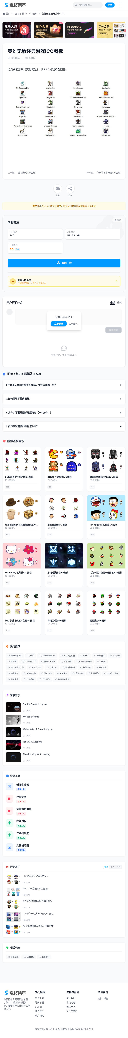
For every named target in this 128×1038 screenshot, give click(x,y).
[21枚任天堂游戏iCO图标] (64, 460)
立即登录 (58, 323)
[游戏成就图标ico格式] (64, 555)
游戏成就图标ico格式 (57, 572)
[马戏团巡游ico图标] (64, 603)
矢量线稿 (87, 667)
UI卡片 (86, 655)
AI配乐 (13, 661)
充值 (17, 249)
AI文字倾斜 (36, 667)
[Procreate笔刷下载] (79, 30)
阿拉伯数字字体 (17, 667)
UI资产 (103, 661)
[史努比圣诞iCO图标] (64, 508)
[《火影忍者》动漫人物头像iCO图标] (13, 879)
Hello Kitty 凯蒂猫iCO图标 (18, 572)
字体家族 (14, 679)
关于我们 (70, 998)
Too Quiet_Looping (32, 741)
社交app (116, 655)
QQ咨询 (91, 206)
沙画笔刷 (30, 679)
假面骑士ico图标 (98, 620)
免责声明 (70, 1006)
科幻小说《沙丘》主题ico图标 (20, 620)
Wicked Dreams (31, 716)
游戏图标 (30, 957)
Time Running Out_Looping (36, 754)
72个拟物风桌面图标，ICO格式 (38, 926)
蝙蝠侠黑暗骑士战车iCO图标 (104, 476)
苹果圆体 (101, 655)
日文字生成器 (69, 655)
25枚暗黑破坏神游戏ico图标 (19, 476)
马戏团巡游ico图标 (56, 620)
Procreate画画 (85, 661)
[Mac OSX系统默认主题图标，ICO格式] (13, 892)
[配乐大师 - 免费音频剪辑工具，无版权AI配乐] (16, 30)
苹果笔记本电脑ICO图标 (108, 172)
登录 (110, 5)
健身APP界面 (49, 661)
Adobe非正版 (16, 655)
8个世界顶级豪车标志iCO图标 (37, 901)
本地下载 (67, 263)
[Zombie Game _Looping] (13, 707)
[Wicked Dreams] (13, 720)
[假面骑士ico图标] (106, 603)
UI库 (32, 655)
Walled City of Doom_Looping (38, 729)
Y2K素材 (63, 673)
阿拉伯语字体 (30, 661)
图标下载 (19, 13)
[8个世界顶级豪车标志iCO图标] (13, 904)
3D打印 (38, 1006)
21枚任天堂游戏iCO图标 (59, 476)
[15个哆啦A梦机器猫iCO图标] (106, 508)
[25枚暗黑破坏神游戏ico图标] (22, 460)
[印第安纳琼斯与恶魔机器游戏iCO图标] (22, 508)
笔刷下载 (39, 1002)
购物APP (53, 667)
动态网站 (39, 1015)
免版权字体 (31, 673)
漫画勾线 (102, 667)
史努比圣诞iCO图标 (57, 524)
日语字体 (67, 661)
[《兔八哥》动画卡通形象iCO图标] (106, 555)
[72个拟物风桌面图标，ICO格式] (13, 929)
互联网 (32, 58)
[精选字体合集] (111, 30)
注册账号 (73, 323)
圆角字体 (79, 673)
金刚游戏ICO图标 (26, 172)
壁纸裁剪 (95, 673)
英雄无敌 (14, 957)
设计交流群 (71, 1011)
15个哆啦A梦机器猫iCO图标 (103, 524)
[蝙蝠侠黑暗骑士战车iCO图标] (106, 460)
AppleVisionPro (48, 655)
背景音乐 (39, 1011)
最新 (112, 302)
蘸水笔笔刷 (70, 667)
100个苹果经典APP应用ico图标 (38, 913)
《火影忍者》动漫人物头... (36, 876)
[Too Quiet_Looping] (13, 745)
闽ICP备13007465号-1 (81, 1029)
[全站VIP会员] (48, 30)
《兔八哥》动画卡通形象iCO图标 (106, 572)
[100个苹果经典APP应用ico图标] (13, 917)
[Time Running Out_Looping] (13, 757)
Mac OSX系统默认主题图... (36, 888)
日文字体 (46, 679)
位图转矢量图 (63, 679)
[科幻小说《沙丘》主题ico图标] (22, 603)
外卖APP (48, 673)
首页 (7, 13)
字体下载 (39, 998)
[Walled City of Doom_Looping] (13, 732)
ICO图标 (33, 13)
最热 (119, 302)
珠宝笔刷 (14, 673)
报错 (119, 220)
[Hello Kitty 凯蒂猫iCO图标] (22, 555)
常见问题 (70, 1002)
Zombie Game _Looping (35, 704)
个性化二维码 (112, 673)
